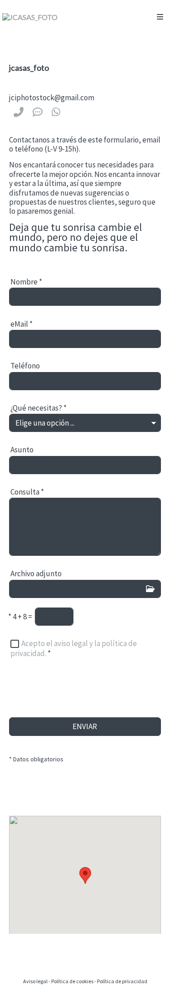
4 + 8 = (20, 617)
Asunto (22, 450)
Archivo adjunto (36, 573)
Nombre (26, 282)
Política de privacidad (122, 981)
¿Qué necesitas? (38, 408)
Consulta (27, 492)
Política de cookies (72, 981)
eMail (21, 324)
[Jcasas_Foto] (30, 17)
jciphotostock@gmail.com (51, 98)
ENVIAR (85, 726)
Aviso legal (35, 981)
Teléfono (25, 366)
